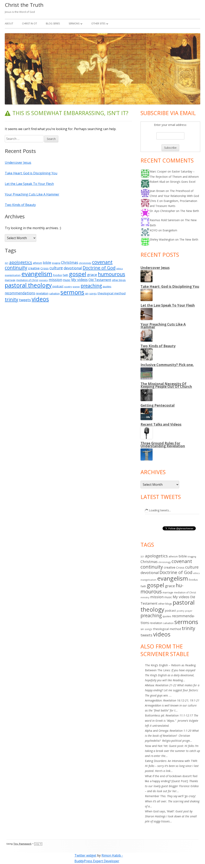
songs (93, 293)
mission (55, 279)
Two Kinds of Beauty (20, 205)
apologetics (20, 262)
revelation (42, 293)
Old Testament (99, 280)
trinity (11, 299)
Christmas (69, 262)
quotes (107, 286)
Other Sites (98, 23)
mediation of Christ (27, 280)
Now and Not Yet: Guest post (164, 746)
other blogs (119, 280)
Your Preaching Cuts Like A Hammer (32, 194)
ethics (119, 268)
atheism (37, 263)
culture (56, 268)
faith (65, 275)
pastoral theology (28, 285)
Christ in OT (29, 23)
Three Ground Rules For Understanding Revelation (163, 444)
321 (6, 262)
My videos (79, 279)
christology (85, 262)
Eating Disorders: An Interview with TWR (171, 761)
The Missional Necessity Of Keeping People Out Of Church (166, 385)
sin (86, 293)
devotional (73, 268)
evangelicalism (13, 275)
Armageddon (153, 700)
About (9, 23)
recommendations (20, 293)
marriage (10, 280)
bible (47, 262)
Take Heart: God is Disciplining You (31, 173)
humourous (111, 274)
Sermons (74, 23)
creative (34, 268)
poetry (68, 286)
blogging (56, 263)
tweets (25, 299)
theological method (111, 293)
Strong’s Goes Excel (182, 182)
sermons (72, 292)
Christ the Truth (24, 4)
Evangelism (170, 230)
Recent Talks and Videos (161, 424)
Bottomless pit (154, 715)
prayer (76, 286)
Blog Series (53, 23)
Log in (38, 844)
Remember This (155, 796)
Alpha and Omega (156, 731)
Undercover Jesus (18, 162)
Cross (44, 268)
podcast (57, 286)
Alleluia (149, 685)
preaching (91, 285)
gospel (77, 274)
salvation (54, 293)
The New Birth (189, 211)
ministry (43, 280)
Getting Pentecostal (158, 405)
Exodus (57, 275)
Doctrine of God (99, 268)
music (66, 280)
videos (40, 299)
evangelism (36, 274)
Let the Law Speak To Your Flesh (29, 184)
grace (92, 274)
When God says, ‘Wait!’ (159, 811)
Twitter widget (85, 855)
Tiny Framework (22, 844)
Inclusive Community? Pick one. (167, 364)
